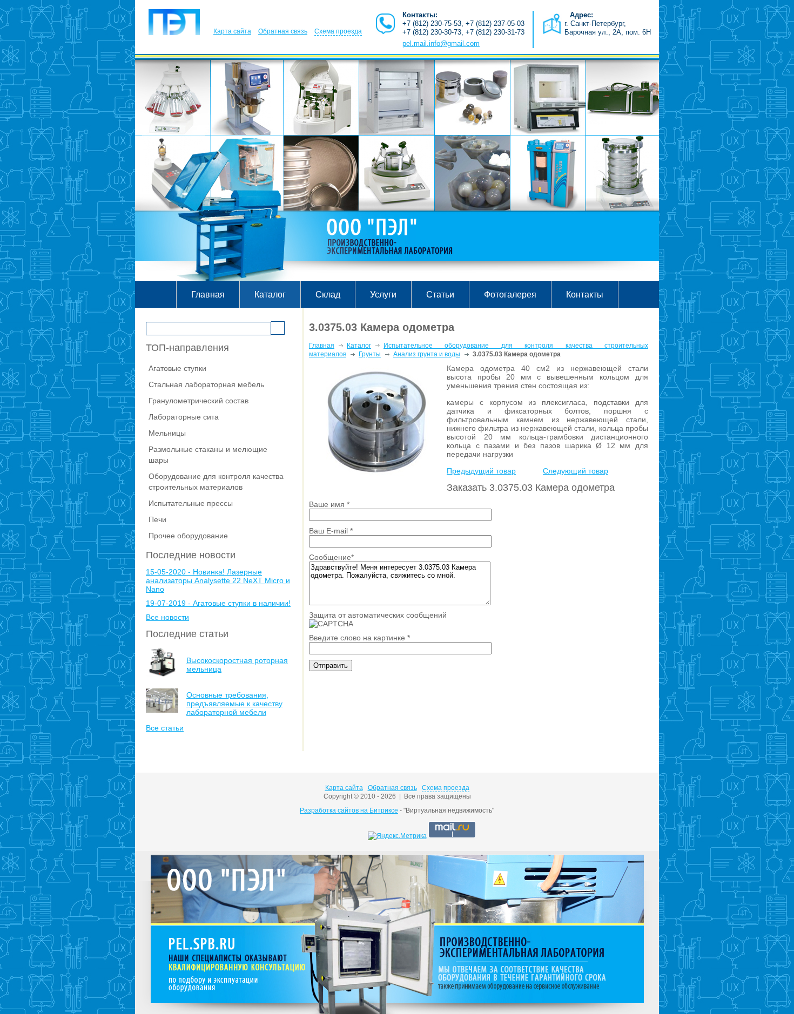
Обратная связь (282, 31)
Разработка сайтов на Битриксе (349, 810)
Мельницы (167, 433)
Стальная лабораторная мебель (206, 384)
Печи (157, 519)
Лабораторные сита (184, 417)
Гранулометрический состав (198, 400)
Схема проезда (338, 31)
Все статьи (165, 728)
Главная (208, 294)
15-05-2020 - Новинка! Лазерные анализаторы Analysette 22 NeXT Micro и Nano (218, 580)
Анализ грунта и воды (426, 354)
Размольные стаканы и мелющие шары (208, 454)
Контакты (584, 294)
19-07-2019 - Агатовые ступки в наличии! (218, 603)
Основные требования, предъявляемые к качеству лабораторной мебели (234, 703)
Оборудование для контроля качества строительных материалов (216, 481)
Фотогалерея (510, 294)
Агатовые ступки (177, 368)
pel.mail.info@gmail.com (441, 43)
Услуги (383, 294)
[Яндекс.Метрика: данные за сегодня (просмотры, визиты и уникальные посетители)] (397, 836)
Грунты (370, 354)
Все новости (167, 617)
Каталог (270, 294)
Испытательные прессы (191, 503)
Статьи (440, 294)
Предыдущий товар (481, 471)
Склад (327, 294)
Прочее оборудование (188, 535)
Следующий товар (575, 471)
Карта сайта (232, 31)
